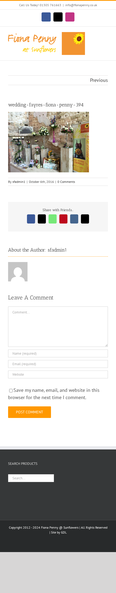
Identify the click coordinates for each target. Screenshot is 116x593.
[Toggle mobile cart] (96, 35)
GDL (64, 532)
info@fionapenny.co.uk (81, 5)
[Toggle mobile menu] (106, 35)
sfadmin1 (18, 182)
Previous (99, 80)
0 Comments (66, 182)
